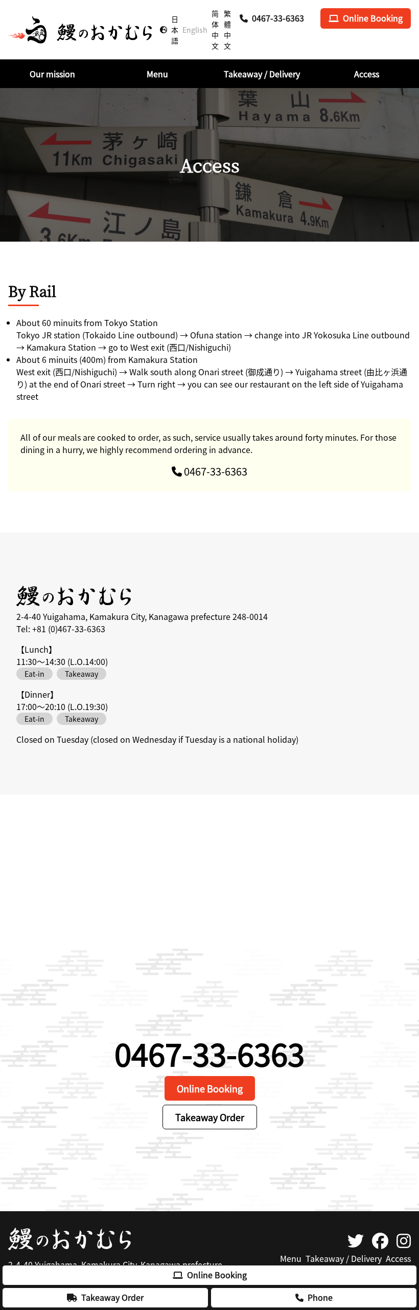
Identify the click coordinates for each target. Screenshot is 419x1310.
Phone (320, 1297)
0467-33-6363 (278, 18)
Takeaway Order (112, 1297)
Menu (290, 1258)
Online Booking (217, 1275)
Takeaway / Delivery (344, 1258)
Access (398, 1258)
